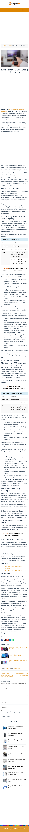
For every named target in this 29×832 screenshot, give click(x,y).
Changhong (6, 276)
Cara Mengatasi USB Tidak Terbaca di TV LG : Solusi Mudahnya (18, 654)
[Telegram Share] (10, 640)
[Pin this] (7, 640)
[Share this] (2, 640)
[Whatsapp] (13, 640)
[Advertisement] (14, 28)
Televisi (7, 668)
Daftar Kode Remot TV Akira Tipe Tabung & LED (22, 673)
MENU (25, 10)
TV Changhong (17, 668)
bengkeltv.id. (11, 829)
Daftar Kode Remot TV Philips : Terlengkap (15, 570)
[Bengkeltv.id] (14, 3)
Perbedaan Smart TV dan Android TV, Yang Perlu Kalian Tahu (18, 648)
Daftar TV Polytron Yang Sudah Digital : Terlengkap (18, 661)
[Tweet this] (5, 640)
